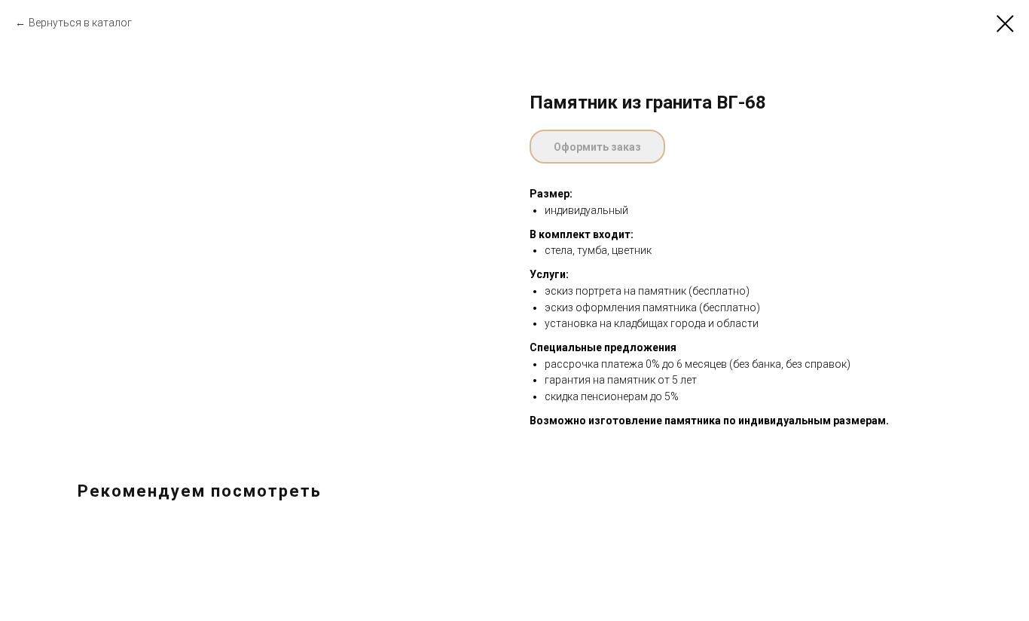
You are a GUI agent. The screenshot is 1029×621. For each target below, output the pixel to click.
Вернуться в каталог (80, 23)
